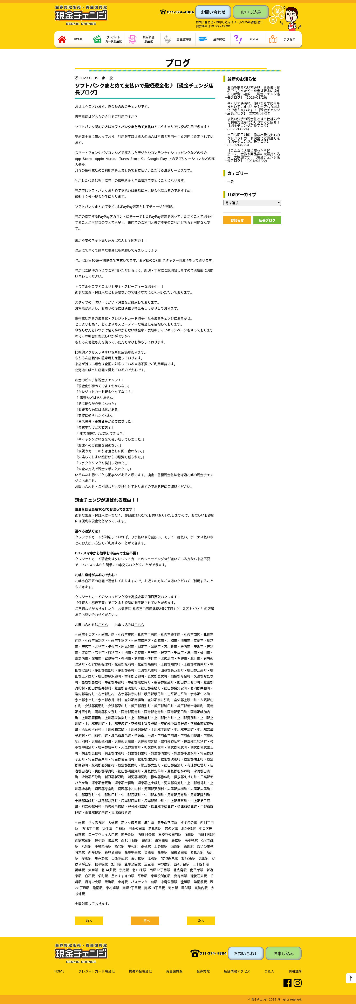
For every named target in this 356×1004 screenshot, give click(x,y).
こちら (103, 624)
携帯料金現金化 (140, 971)
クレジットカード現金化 (96, 971)
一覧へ (145, 920)
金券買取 (203, 971)
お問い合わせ (213, 12)
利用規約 (295, 971)
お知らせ (237, 220)
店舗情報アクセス (237, 971)
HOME (59, 971)
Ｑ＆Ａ (269, 971)
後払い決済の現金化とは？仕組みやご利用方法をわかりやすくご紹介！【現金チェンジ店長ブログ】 (253, 123)
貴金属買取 (174, 971)
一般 (109, 77)
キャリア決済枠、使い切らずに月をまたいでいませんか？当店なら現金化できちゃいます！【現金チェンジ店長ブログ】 (253, 108)
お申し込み (251, 12)
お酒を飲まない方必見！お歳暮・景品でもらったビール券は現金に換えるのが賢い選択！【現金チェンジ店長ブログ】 (253, 92)
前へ (89, 920)
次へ (201, 920)
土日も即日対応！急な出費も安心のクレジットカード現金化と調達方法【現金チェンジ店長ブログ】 (253, 139)
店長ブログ (267, 220)
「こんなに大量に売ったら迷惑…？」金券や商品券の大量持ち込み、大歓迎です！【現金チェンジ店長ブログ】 (253, 155)
